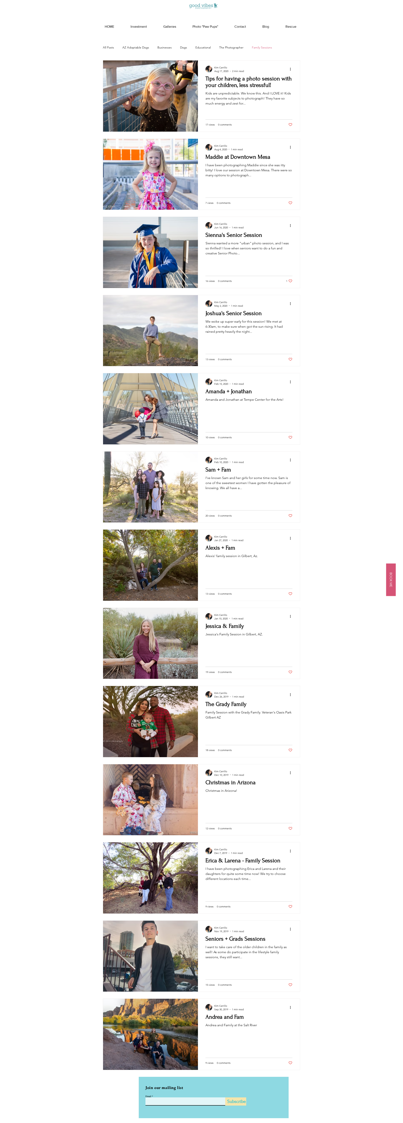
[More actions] (291, 69)
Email (148, 1096)
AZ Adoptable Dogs (135, 47)
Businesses (164, 47)
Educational (203, 47)
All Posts (108, 47)
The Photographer (231, 47)
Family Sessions (262, 47)
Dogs (183, 47)
